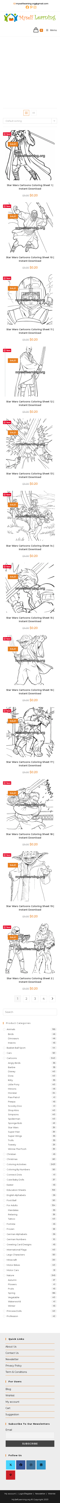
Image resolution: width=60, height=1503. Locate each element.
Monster (12, 1093)
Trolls (11, 1140)
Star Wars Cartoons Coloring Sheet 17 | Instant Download (30, 764)
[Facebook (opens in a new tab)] (27, 7)
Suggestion (12, 1414)
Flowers (12, 1284)
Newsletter (12, 1359)
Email (9, 1429)
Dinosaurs (13, 1038)
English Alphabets (16, 1195)
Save (8, 134)
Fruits (11, 1288)
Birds (11, 1034)
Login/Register (25, 1493)
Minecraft (12, 1259)
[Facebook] (20, 1464)
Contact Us (12, 1352)
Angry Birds (14, 1063)
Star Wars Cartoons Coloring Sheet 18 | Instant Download (30, 836)
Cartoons (12, 1058)
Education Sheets (16, 1190)
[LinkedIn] (41, 1464)
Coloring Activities (16, 1164)
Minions (12, 1088)
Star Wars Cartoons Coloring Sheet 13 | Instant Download (30, 475)
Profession (12, 1316)
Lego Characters (16, 1254)
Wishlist (10, 1395)
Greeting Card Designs (19, 1244)
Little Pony (13, 1084)
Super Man (14, 1131)
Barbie (11, 1067)
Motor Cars (13, 1270)
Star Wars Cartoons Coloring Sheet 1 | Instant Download (30, 187)
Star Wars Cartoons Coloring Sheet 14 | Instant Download (30, 547)
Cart (8, 1408)
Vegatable (13, 1297)
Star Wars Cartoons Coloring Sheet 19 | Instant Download (30, 908)
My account (12, 1401)
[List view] (33, 113)
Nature (10, 1275)
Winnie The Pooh (17, 1149)
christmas (12, 1159)
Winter (11, 1305)
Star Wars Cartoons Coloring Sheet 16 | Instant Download (30, 691)
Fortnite (11, 1224)
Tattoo (11, 1218)
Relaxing (12, 1214)
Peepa (11, 1101)
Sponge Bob (15, 1123)
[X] (10, 1464)
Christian (11, 1154)
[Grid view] (26, 113)
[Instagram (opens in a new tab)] (34, 7)
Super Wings (15, 1136)
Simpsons (13, 1114)
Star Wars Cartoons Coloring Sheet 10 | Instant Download (30, 259)
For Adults (12, 1205)
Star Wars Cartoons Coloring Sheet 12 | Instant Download (30, 403)
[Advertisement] (30, 68)
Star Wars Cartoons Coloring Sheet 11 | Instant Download (30, 331)
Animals (11, 1029)
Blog (8, 1389)
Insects (12, 1042)
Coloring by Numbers (18, 1169)
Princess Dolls (14, 1311)
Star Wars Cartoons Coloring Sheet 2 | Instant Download (30, 980)
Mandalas (13, 1210)
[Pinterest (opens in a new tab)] (31, 7)
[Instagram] (31, 1464)
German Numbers (16, 1239)
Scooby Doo (15, 1106)
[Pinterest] (10, 1475)
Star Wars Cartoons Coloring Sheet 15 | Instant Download (30, 619)
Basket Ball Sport (16, 1047)
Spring (11, 1293)
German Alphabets (17, 1234)
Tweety (12, 1144)
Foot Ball (11, 1200)
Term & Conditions (16, 1371)
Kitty (10, 1080)
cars (9, 1053)
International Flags (16, 1249)
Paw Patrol (14, 1097)
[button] (45, 134)
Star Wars (13, 1127)
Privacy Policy (14, 1365)
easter (10, 1184)
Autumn (12, 1280)
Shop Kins (13, 1110)
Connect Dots (14, 1174)
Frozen (10, 1229)
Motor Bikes (13, 1265)
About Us (11, 1346)
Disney (11, 1071)
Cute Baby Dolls (15, 1179)
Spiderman (14, 1118)
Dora (10, 1075)
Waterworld (14, 1301)
